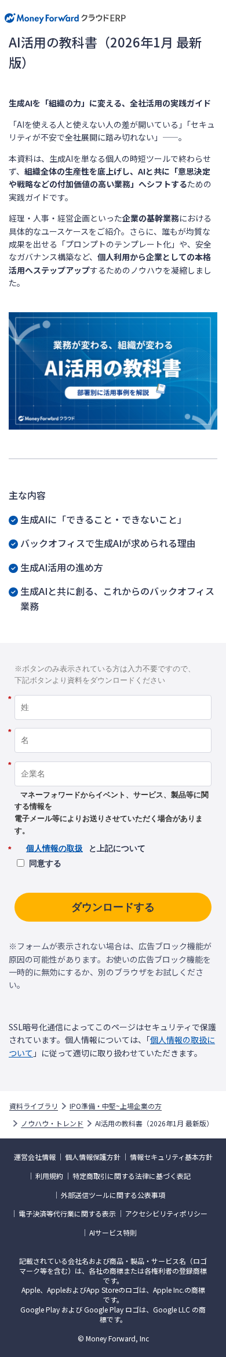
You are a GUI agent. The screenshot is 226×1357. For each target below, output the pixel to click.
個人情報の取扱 (54, 848)
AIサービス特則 (113, 1232)
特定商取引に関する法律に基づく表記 (131, 1176)
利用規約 (49, 1176)
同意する (45, 863)
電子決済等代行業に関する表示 (67, 1213)
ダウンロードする (113, 907)
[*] (113, 691)
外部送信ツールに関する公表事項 (113, 1195)
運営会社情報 (35, 1157)
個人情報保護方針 (93, 1157)
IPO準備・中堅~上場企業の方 (116, 1106)
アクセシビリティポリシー (166, 1213)
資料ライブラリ (33, 1106)
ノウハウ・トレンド (52, 1123)
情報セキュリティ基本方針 (171, 1157)
